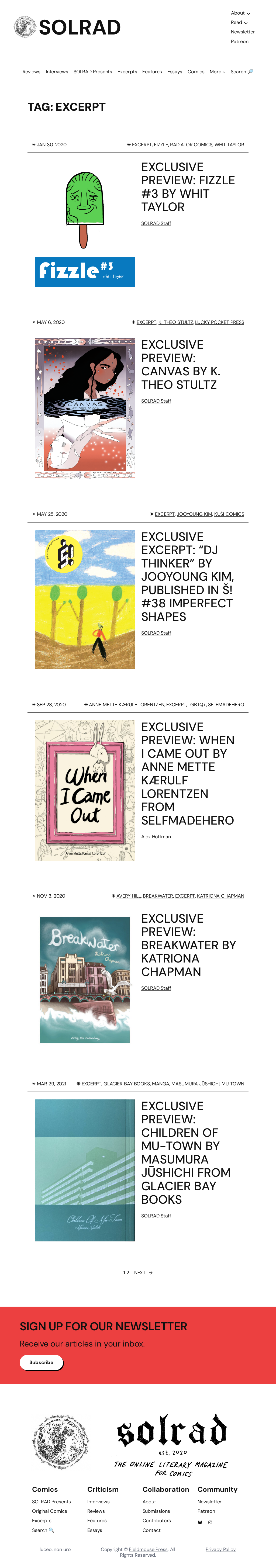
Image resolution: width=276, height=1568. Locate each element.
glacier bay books (127, 1084)
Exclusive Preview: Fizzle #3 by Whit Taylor (188, 187)
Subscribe (41, 1362)
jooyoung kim (194, 514)
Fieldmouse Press (148, 1549)
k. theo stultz (175, 322)
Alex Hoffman (156, 836)
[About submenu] (248, 13)
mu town (233, 1084)
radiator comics (191, 144)
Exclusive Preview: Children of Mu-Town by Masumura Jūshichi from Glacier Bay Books (186, 1152)
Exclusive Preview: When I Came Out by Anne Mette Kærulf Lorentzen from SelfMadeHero (188, 773)
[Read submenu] (246, 22)
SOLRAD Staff (156, 223)
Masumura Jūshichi (195, 1084)
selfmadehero (226, 704)
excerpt (142, 144)
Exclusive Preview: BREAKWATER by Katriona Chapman (188, 945)
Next (143, 1272)
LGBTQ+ (197, 704)
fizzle (161, 144)
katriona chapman (220, 896)
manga (161, 1084)
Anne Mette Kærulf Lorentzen (126, 704)
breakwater (158, 896)
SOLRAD (80, 27)
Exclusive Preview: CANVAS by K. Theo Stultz (180, 364)
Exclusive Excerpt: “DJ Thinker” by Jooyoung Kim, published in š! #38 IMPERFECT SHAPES (187, 577)
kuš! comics (229, 514)
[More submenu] (224, 71)
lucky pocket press (219, 322)
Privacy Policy (221, 1549)
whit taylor (229, 144)
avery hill (128, 896)
